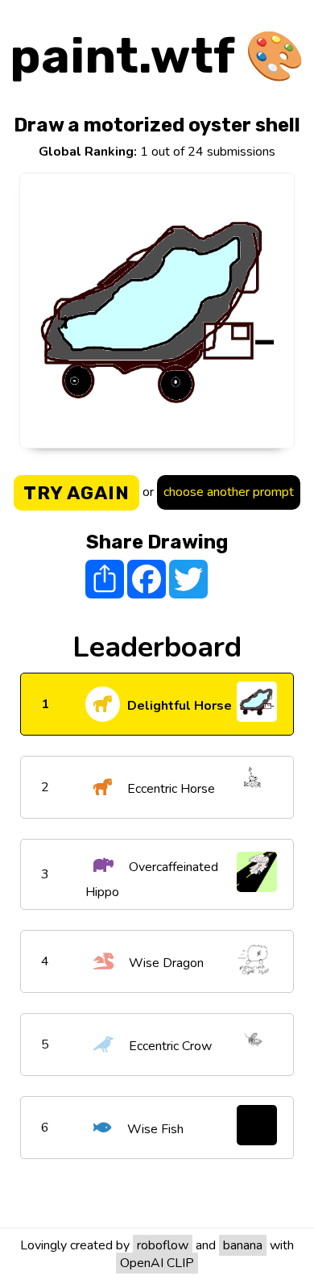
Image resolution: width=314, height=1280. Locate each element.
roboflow (162, 1245)
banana (242, 1245)
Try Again (76, 493)
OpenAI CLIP (157, 1263)
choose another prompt (228, 492)
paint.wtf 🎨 (157, 56)
